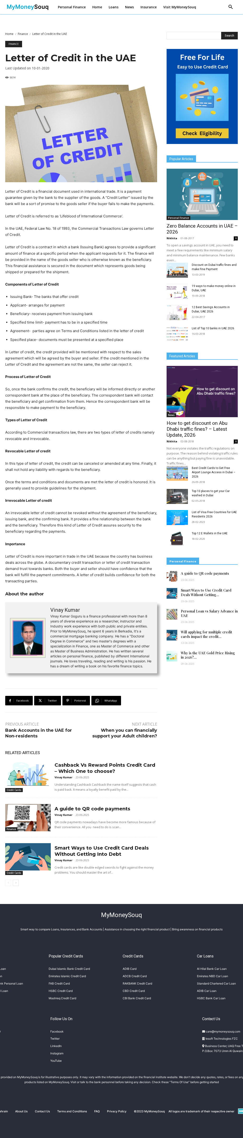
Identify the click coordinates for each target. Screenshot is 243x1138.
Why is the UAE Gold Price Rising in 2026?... (208, 655)
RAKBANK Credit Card (137, 983)
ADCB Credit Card (135, 976)
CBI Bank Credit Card (137, 998)
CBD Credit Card (134, 991)
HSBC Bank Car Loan (211, 998)
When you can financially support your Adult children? (124, 733)
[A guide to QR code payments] (28, 817)
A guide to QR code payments (92, 809)
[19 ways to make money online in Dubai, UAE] (177, 291)
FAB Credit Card (59, 983)
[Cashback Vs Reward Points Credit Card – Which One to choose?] (28, 774)
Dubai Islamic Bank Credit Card (69, 969)
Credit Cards (14, 790)
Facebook (57, 1031)
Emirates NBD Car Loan (212, 976)
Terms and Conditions (72, 1111)
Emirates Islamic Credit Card (67, 976)
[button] (231, 7)
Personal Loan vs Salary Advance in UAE (209, 613)
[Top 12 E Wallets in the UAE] (177, 538)
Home (9, 34)
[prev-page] (8, 883)
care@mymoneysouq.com (222, 1031)
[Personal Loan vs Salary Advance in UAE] (172, 614)
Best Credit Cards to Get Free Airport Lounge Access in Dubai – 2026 (213, 472)
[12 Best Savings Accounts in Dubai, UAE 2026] (177, 312)
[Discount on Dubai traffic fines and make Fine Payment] (177, 270)
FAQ (97, 1111)
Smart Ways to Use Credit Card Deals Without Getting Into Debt (102, 851)
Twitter (55, 1038)
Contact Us (42, 1111)
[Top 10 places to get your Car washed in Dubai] (177, 496)
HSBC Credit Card (61, 991)
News (171, 415)
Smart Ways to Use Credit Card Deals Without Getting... (206, 592)
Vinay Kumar (65, 610)
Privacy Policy (116, 1111)
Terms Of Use (179, 1082)
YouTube (56, 1060)
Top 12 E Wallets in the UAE (210, 533)
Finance (23, 34)
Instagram (56, 1053)
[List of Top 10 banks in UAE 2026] (177, 333)
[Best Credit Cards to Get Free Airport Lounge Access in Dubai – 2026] (177, 473)
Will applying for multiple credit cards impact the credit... (206, 634)
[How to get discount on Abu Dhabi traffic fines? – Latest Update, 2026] (202, 391)
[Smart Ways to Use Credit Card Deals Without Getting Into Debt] (28, 856)
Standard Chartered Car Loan (216, 983)
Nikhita (172, 238)
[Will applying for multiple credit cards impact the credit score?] (172, 635)
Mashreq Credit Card (62, 998)
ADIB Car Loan (206, 991)
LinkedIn (56, 1046)
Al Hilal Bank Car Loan (212, 969)
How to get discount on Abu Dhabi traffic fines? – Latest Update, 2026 (197, 429)
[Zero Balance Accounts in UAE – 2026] (202, 194)
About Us (21, 1111)
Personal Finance (178, 218)
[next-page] (16, 883)
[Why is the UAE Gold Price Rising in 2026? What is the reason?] (172, 656)
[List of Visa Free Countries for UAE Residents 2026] (177, 517)
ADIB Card (129, 969)
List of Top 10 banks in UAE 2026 (213, 328)
